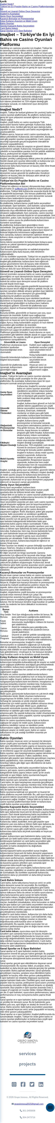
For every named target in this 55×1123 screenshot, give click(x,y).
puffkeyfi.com (21, 189)
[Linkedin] (41, 1084)
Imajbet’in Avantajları (10, 14)
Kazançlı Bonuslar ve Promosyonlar (17, 19)
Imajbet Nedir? (7, 4)
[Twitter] (32, 1084)
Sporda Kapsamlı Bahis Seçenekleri (17, 26)
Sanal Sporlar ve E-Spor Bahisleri (16, 31)
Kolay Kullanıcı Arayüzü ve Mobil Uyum (18, 21)
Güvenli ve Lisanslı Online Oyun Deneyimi (20, 11)
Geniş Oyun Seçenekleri (11, 16)
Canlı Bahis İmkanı (9, 28)
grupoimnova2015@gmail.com (28, 1104)
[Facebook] (23, 1084)
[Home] (27, 1037)
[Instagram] (14, 1084)
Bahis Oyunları (7, 23)
